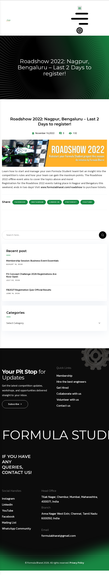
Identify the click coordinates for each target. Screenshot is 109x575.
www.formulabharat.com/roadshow (61, 187)
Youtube (87, 202)
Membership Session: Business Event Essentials (32, 261)
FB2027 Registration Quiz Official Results (28, 290)
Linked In (54, 202)
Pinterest (71, 202)
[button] (79, 8)
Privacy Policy (77, 562)
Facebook (20, 202)
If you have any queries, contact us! (17, 464)
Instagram (37, 202)
